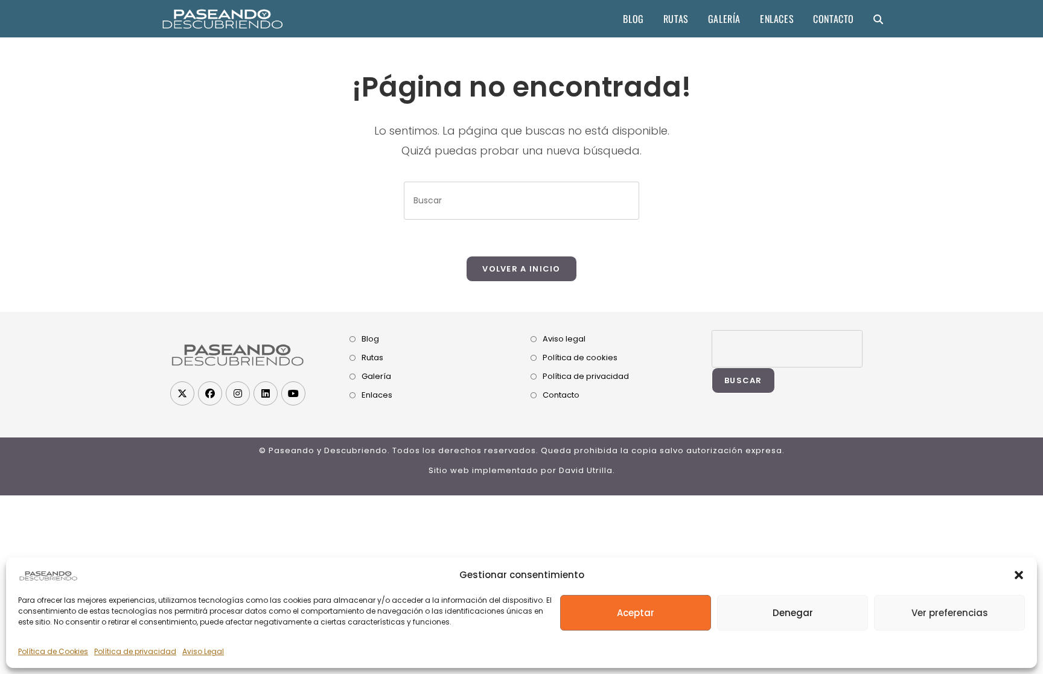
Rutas (372, 357)
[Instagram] (238, 393)
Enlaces (377, 395)
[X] (182, 393)
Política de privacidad (135, 651)
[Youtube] (293, 393)
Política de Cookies (53, 651)
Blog (370, 339)
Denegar (793, 612)
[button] (1019, 575)
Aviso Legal (203, 651)
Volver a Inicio (521, 269)
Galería (376, 376)
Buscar (743, 380)
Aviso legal (564, 339)
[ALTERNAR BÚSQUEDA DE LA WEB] (878, 18)
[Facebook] (210, 393)
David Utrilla (586, 470)
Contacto (561, 395)
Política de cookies (580, 357)
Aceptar (635, 612)
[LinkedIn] (266, 393)
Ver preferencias (949, 612)
